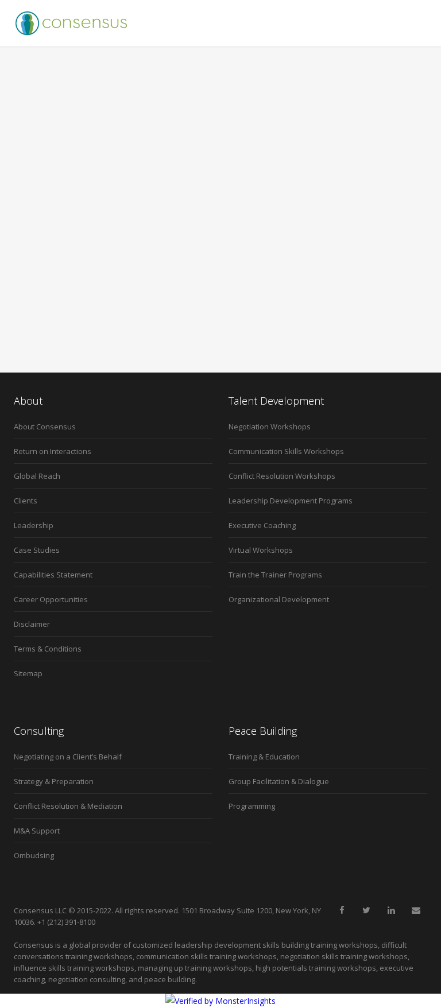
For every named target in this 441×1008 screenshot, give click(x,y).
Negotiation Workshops (270, 426)
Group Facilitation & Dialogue (279, 781)
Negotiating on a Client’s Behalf (68, 756)
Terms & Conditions (48, 648)
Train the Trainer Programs (275, 574)
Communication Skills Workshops (286, 451)
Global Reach (37, 476)
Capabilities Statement (53, 574)
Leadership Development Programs (291, 500)
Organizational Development (279, 599)
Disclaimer (32, 624)
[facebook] (341, 910)
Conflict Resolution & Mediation (68, 806)
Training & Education (264, 756)
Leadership (33, 525)
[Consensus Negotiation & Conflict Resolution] (71, 23)
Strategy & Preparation (54, 781)
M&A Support (37, 830)
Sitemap (28, 673)
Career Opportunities (51, 599)
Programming (252, 806)
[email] (415, 910)
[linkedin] (391, 910)
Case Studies (37, 550)
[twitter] (366, 910)
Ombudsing (34, 855)
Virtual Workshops (261, 550)
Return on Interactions (52, 451)
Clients (25, 500)
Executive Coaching (262, 525)
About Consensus (45, 426)
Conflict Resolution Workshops (282, 476)
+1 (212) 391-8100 (66, 922)
